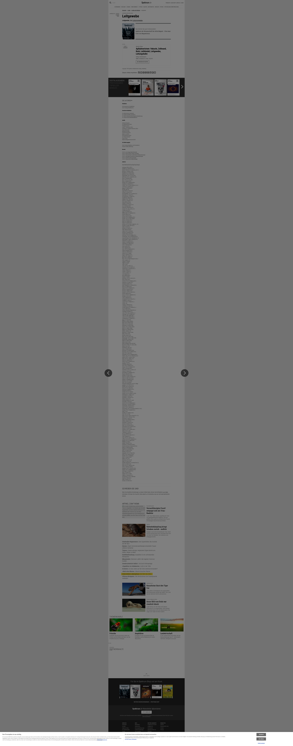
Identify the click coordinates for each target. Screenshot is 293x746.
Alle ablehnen (261, 739)
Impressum (105, 739)
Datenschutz (99, 739)
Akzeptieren (261, 734)
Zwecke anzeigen (261, 743)
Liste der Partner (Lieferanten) (130, 739)
